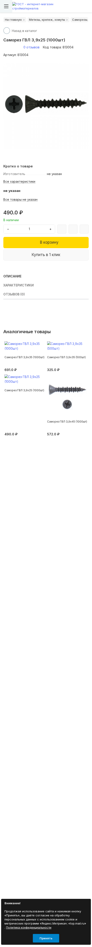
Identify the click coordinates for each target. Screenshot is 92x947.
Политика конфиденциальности (28, 927)
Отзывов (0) (14, 294)
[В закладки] (73, 229)
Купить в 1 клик (46, 254)
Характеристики (18, 285)
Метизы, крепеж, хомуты (47, 19)
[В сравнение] (61, 229)
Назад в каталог (24, 31)
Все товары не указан (20, 199)
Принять (46, 938)
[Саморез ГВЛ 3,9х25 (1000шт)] (46, 106)
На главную (13, 19)
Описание (12, 276)
